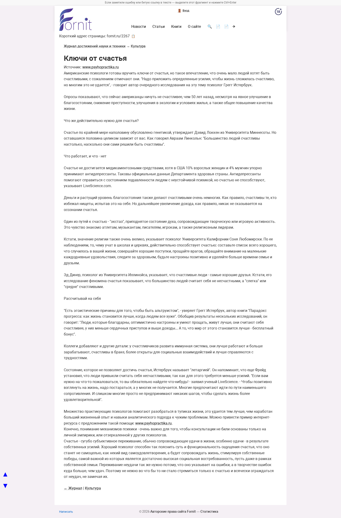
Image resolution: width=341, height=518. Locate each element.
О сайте (194, 27)
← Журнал (73, 488)
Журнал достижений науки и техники (94, 46)
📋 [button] (133, 36)
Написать (66, 511)
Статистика (209, 511)
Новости (138, 27)
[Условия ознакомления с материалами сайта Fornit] (278, 12)
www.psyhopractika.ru (100, 67)
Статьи (158, 27)
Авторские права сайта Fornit (173, 511)
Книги (176, 27)
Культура (138, 46)
